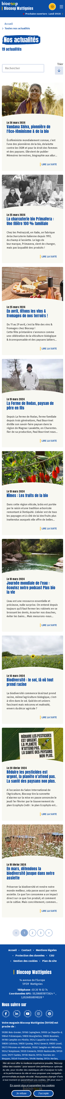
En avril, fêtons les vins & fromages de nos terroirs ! (27, 313)
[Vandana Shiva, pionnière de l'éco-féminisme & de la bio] (32, 100)
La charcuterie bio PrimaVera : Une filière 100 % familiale (30, 221)
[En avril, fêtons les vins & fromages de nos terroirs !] (32, 285)
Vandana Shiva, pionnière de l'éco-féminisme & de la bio (28, 129)
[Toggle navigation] (61, 8)
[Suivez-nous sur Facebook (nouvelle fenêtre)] (6, 1014)
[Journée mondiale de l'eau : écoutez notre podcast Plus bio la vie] (32, 557)
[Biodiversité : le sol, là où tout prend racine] (32, 653)
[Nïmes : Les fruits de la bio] (32, 469)
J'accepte (43, 1093)
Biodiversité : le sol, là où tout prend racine (30, 682)
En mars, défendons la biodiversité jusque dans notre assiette (30, 873)
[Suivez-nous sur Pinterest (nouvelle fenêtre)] (49, 1014)
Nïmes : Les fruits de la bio (27, 495)
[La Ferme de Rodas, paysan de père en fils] (32, 377)
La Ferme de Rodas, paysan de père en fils (30, 405)
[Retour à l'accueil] (10, 4)
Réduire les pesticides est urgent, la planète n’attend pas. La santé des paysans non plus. (31, 776)
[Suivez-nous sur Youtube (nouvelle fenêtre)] (28, 1014)
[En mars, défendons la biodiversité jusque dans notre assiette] (32, 842)
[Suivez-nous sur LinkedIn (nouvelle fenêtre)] (17, 1014)
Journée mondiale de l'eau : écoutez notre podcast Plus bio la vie (31, 587)
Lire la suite (50, 164)
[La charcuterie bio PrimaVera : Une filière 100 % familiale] (32, 193)
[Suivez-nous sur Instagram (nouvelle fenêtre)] (38, 1014)
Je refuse (21, 1093)
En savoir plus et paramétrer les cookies (32, 1085)
